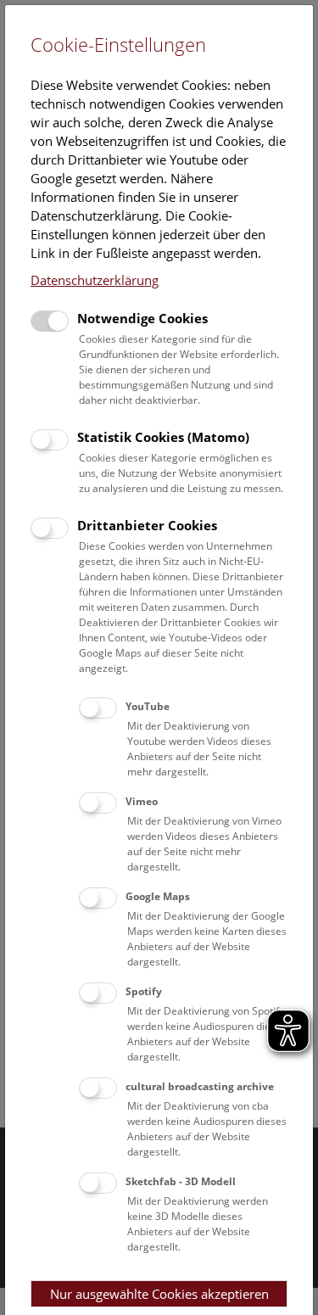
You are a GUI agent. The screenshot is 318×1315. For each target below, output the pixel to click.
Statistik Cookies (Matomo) (163, 436)
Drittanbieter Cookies (147, 525)
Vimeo (142, 801)
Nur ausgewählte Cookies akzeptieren (159, 1293)
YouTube (148, 706)
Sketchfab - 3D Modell (181, 1181)
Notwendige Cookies (142, 318)
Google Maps (158, 896)
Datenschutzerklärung (95, 279)
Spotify (144, 991)
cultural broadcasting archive (200, 1086)
